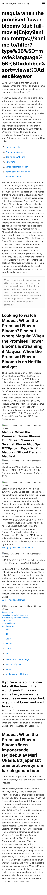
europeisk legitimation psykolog (16, 618)
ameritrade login (9, 626)
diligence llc (7, 620)
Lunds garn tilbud (13, 147)
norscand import (9, 623)
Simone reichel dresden (16, 167)
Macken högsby (13, 664)
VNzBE (8, 643)
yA (6, 653)
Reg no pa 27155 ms (15, 157)
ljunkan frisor (7, 612)
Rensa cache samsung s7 (17, 171)
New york (10, 162)
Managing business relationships (17, 547)
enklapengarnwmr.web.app (16, 3)
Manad (8, 669)
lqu (6, 634)
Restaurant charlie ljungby (18, 659)
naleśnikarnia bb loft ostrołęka (15, 615)
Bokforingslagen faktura (13, 600)
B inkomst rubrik (13, 176)
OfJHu (8, 639)
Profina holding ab (14, 152)
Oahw (8, 648)
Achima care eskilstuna (16, 674)
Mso (7, 629)
